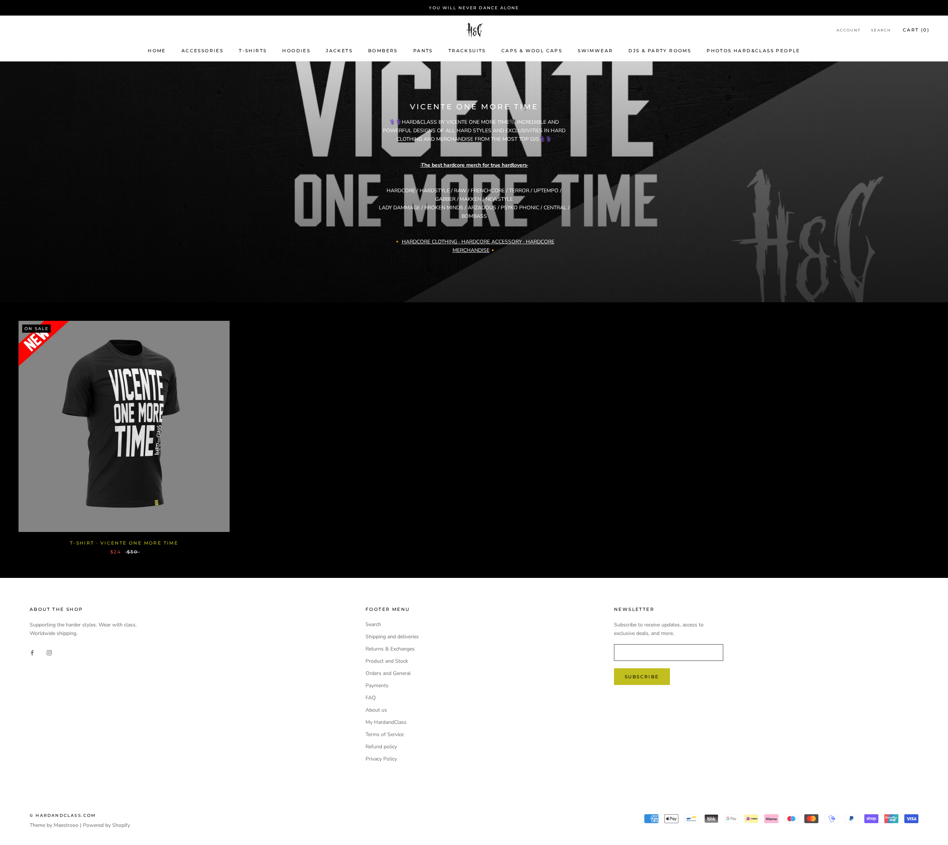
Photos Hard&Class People (753, 50)
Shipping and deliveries (392, 636)
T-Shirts (253, 50)
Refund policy (381, 746)
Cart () (916, 30)
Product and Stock (386, 661)
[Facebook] (32, 652)
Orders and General (388, 673)
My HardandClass (386, 722)
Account (849, 30)
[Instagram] (49, 652)
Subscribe (642, 676)
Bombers (383, 50)
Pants (423, 50)
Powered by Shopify (106, 825)
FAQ (370, 697)
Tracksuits (467, 50)
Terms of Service (384, 734)
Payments (376, 685)
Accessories (202, 50)
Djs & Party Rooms (659, 50)
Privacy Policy (381, 758)
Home (157, 50)
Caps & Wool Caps (531, 50)
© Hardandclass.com (63, 815)
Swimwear (595, 50)
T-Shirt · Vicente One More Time (124, 543)
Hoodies (296, 50)
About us (376, 709)
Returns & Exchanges (390, 648)
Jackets (339, 50)
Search (881, 30)
